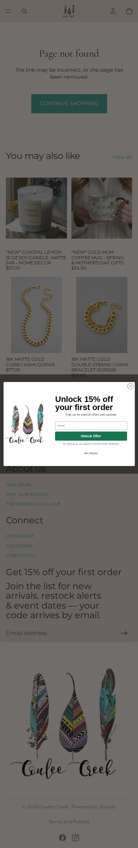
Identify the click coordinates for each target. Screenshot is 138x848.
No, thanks (91, 453)
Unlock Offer (91, 436)
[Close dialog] (130, 386)
